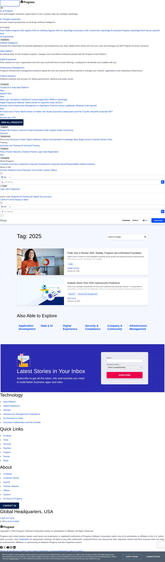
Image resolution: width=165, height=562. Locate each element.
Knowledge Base (70, 139)
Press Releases (24, 170)
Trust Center (37, 170)
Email (109, 358)
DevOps (3, 105)
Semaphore (15, 99)
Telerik (28, 102)
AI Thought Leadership (10, 19)
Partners (4, 149)
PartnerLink (27, 197)
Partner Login (36, 152)
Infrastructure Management (12, 68)
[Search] (1, 173)
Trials (5, 440)
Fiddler (38, 112)
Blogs (81, 139)
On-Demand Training (30, 145)
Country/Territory (113, 364)
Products (5, 84)
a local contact (12, 521)
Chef (10, 105)
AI (2, 8)
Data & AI (47, 325)
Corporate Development (39, 164)
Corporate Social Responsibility (65, 164)
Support (4, 127)
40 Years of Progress (12, 499)
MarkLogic (4, 99)
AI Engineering (6, 36)
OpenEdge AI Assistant (111, 30)
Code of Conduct (75, 551)
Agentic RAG (18, 30)
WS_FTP (12, 118)
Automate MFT (56, 113)
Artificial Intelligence (9, 43)
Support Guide (55, 130)
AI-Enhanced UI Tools (10, 112)
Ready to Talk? (21, 200)
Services (4, 133)
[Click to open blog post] (40, 261)
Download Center (41, 130)
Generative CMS (81, 30)
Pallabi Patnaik (73, 268)
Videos (45, 139)
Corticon (34, 99)
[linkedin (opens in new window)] (14, 548)
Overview (126, 220)
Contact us (9, 506)
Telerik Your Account (42, 197)
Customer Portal (25, 130)
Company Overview (9, 164)
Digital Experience (8, 59)
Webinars (37, 139)
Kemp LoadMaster (67, 105)
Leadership (23, 164)
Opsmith (80, 32)
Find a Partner (6, 152)
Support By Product (9, 130)
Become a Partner (21, 152)
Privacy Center (19, 551)
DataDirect (25, 99)
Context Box (94, 30)
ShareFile (44, 102)
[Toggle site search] (1, 202)
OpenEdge (62, 99)
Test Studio (47, 112)
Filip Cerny (71, 298)
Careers (46, 170)
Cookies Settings (153, 557)
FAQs (109, 139)
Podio (52, 102)
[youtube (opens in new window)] (8, 548)
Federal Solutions (8, 76)
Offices (54, 170)
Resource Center (17, 139)
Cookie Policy (14, 559)
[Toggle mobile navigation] (2, 215)
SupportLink (16, 197)
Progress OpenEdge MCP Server (137, 30)
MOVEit (58, 102)
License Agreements (58, 551)
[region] (82, 556)
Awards (6, 482)
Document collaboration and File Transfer (71, 112)
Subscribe (158, 220)
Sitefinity (20, 102)
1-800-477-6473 (7, 200)
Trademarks (24, 539)
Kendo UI (35, 102)
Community (68, 130)
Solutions (5, 40)
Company (5, 158)
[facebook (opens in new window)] (1, 548)
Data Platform (6, 30)
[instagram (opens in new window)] (11, 548)
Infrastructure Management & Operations (31, 105)
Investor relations (11, 486)
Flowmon (54, 105)
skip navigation (10, 3)
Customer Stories (99, 139)
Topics (135, 220)
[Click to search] (145, 237)
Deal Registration (29, 153)
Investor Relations (8, 170)
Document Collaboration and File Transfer (22, 422)
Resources (5, 136)
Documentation (55, 139)
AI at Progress (6, 11)
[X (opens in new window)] (5, 548)
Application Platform (48, 99)
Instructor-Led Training (10, 145)
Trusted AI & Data (8, 87)
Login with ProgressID (10, 189)
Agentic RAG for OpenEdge (60, 30)
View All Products (11, 122)
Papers (29, 139)
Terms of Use (6, 551)
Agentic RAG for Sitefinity (36, 30)
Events (87, 139)
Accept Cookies (132, 557)
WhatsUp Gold (82, 105)
